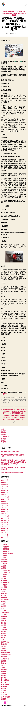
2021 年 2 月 (4, 535)
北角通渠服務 (5, 562)
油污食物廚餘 (5, 13)
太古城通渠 (4, 574)
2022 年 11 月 (5, 497)
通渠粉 (3, 667)
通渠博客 (3, 440)
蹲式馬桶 (3, 636)
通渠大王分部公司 (6, 655)
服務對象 (3, 438)
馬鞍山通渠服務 (5, 697)
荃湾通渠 (3, 625)
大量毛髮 (5, 11)
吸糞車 (24, 397)
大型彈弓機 (13, 399)
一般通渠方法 (5, 551)
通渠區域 (3, 431)
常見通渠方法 (4, 436)
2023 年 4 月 (4, 488)
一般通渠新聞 (5, 549)
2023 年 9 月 (4, 480)
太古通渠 (3, 576)
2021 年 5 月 (4, 531)
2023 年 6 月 (4, 484)
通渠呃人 (3, 648)
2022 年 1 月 (4, 514)
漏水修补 (3, 619)
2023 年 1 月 (4, 495)
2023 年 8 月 (4, 482)
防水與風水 (4, 686)
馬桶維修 (3, 693)
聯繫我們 (3, 442)
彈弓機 (20, 11)
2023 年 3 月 (4, 491)
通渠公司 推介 (5, 642)
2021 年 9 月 (4, 522)
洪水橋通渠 (4, 614)
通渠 (2, 640)
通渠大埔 (3, 650)
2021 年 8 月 (4, 524)
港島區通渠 (4, 617)
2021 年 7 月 (4, 526)
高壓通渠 (14, 15)
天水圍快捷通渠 (5, 570)
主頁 (2, 429)
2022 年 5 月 (4, 505)
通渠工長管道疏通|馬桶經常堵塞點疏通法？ (13, 472)
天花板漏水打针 (5, 572)
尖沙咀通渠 (4, 587)
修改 (19, 397)
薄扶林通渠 (4, 629)
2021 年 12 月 (5, 516)
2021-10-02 (19, 33)
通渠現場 (3, 434)
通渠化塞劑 (4, 644)
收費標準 (3, 433)
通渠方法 (3, 663)
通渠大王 (12, 33)
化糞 (21, 397)
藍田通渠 (3, 631)
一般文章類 (4, 545)
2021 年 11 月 (5, 518)
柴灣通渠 (3, 606)
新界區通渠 (4, 597)
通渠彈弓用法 (5, 659)
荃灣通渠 (3, 627)
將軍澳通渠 (4, 581)
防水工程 (24, 13)
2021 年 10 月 (5, 520)
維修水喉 (10, 13)
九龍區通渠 (4, 555)
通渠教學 (15, 13)
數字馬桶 (3, 595)
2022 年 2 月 (4, 512)
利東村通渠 (4, 559)
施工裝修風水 (5, 600)
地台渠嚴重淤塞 (6, 399)
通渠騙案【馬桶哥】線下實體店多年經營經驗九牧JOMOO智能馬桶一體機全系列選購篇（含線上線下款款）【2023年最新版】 (13, 462)
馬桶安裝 (3, 690)
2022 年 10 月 (5, 499)
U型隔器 (13, 397)
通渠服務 (20, 13)
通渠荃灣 (3, 671)
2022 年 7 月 (4, 501)
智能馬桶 (3, 602)
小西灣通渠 (4, 585)
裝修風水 (3, 633)
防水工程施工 (5, 680)
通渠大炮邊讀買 (5, 652)
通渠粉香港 (4, 669)
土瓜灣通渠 (4, 564)
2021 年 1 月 (4, 537)
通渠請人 (3, 674)
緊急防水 (3, 623)
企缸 (16, 397)
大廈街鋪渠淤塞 (19, 399)
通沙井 (3, 638)
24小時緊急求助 (6, 397)
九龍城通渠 (4, 557)
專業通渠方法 (11, 11)
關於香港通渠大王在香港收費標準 (10, 452)
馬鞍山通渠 (4, 695)
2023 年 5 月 (4, 486)
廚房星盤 (16, 11)
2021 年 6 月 (4, 529)
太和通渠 (3, 578)
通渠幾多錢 (4, 657)
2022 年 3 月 (4, 510)
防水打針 (3, 682)
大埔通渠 (3, 566)
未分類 (3, 604)
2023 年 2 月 (4, 493)
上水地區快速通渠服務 (7, 553)
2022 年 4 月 (4, 507)
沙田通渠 (3, 610)
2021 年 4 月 (4, 533)
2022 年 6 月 (4, 503)
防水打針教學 (5, 684)
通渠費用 (3, 676)
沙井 (24, 11)
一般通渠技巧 (5, 547)
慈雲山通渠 (4, 593)
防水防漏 (3, 688)
